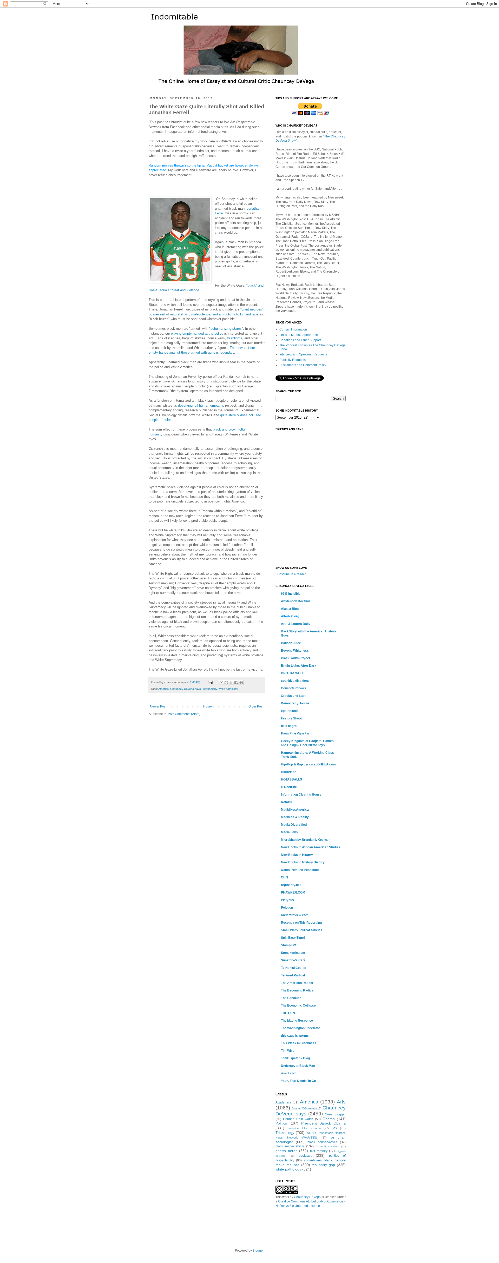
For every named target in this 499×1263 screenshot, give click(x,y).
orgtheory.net (291, 885)
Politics (281, 1123)
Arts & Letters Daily (295, 624)
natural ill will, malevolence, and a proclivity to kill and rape (214, 314)
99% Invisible (290, 594)
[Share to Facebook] (236, 682)
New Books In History (297, 855)
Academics (283, 1102)
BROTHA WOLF (292, 673)
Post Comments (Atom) (184, 714)
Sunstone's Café (293, 960)
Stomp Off (288, 945)
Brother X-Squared (304, 1108)
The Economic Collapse (298, 1005)
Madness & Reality (295, 817)
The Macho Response (297, 1020)
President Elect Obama (304, 1128)
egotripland (289, 711)
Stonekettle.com (293, 953)
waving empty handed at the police (197, 333)
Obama (329, 1119)
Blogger (258, 1250)
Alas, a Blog (290, 609)
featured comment (327, 1146)
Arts (341, 1102)
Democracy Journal (295, 703)
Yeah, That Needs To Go (298, 1081)
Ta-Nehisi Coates (293, 968)
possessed (157, 314)
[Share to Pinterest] (241, 682)
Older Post (255, 706)
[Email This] (221, 682)
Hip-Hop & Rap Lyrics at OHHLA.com (308, 764)
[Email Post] (210, 682)
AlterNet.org (290, 616)
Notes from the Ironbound (300, 870)
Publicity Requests (292, 360)
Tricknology (209, 688)
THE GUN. (288, 1013)
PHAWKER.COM (293, 892)
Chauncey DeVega (307, 1197)
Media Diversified (294, 824)
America (163, 688)
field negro (289, 726)
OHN (284, 877)
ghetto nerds (286, 1151)
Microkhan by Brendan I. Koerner (305, 840)
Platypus (287, 900)
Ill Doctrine (289, 787)
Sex (334, 1128)
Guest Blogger (335, 1114)
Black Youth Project (295, 658)
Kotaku (286, 802)
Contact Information (293, 329)
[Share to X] (231, 682)
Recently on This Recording (301, 922)
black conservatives (322, 1142)
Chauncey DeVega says (185, 688)
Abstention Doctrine (296, 601)
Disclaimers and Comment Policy (302, 365)
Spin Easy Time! (293, 938)
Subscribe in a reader (290, 574)
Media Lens (289, 832)
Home (207, 706)
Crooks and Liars (293, 696)
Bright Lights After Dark (298, 665)
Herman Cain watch (298, 1119)
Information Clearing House (301, 794)
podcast (305, 1155)
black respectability (289, 1146)
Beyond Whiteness (295, 650)
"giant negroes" (251, 309)
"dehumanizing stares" (226, 328)
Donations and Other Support (300, 340)
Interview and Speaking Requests (303, 354)
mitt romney (318, 1151)
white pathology (228, 688)
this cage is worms (295, 1035)
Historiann (288, 772)
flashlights (234, 338)
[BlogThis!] (226, 682)
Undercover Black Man (298, 1066)
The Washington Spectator (300, 1028)
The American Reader (297, 983)
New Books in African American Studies (310, 847)
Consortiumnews (293, 688)
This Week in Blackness (298, 1043)
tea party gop (323, 1165)
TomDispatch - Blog (295, 1058)
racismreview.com (294, 915)
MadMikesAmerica (295, 809)
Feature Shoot (291, 718)
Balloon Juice (291, 643)
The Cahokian (291, 998)
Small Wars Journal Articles (301, 930)
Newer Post (158, 706)
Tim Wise (287, 1051)
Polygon (287, 907)
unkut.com (289, 1073)
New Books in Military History (303, 862)
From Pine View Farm (296, 733)
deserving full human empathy (200, 405)
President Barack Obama (323, 1123)
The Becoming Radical (297, 990)
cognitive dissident (295, 681)
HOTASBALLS (291, 779)
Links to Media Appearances (299, 335)
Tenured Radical (293, 975)
